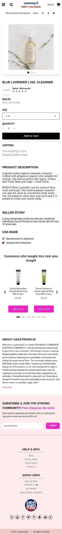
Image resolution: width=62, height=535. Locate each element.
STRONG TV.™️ (31, 485)
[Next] (57, 292)
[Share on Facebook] (48, 13)
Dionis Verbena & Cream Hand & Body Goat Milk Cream (44, 291)
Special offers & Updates (31, 492)
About (31, 455)
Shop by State (31, 481)
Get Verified (31, 488)
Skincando (25, 88)
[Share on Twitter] (53, 13)
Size (4, 110)
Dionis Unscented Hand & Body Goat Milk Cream (18, 291)
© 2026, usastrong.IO (19, 532)
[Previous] (5, 292)
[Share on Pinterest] (43, 13)
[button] (28, 72)
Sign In (51, 4)
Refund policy (31, 463)
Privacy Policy (31, 459)
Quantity (8, 124)
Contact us (31, 466)
